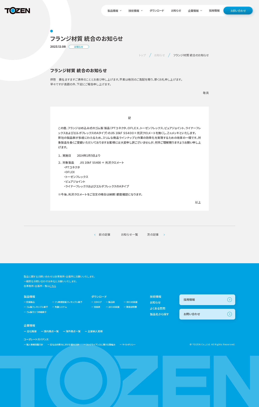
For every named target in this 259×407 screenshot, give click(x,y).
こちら (53, 286)
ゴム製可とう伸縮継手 (36, 311)
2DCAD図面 (113, 306)
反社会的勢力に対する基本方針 (64, 344)
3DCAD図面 (131, 301)
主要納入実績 (95, 331)
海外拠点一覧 (73, 331)
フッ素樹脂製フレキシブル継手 (68, 301)
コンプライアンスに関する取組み (100, 344)
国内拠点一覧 (51, 331)
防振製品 (30, 301)
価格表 (97, 306)
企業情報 (29, 325)
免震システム (61, 306)
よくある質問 (157, 308)
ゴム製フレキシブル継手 (37, 306)
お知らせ (176, 10)
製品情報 (29, 296)
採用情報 (214, 10)
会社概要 (32, 331)
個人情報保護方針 (34, 344)
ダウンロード (157, 10)
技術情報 (155, 296)
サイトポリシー (128, 344)
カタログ (97, 301)
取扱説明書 (131, 306)
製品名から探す (159, 314)
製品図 (111, 301)
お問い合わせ (238, 10)
